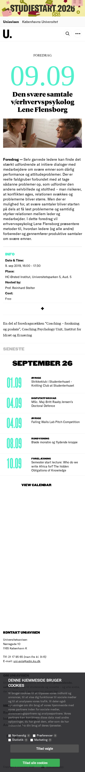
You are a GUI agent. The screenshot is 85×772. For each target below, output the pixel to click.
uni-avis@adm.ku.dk (26, 661)
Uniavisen (11, 22)
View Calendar (36, 485)
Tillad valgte (44, 748)
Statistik (19, 739)
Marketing (42, 739)
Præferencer (46, 735)
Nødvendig (20, 735)
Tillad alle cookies (35, 763)
